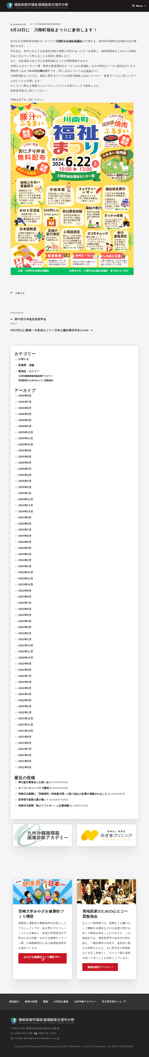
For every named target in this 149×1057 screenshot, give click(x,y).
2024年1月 (25, 566)
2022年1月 (25, 712)
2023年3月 (25, 627)
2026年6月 (25, 407)
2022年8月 (25, 669)
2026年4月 (25, 413)
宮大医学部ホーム (112, 1001)
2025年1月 (25, 493)
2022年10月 (25, 657)
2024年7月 (25, 529)
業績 (45, 1001)
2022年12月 (25, 645)
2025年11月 (25, 438)
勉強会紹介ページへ (99, 966)
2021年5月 (25, 761)
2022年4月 (25, 694)
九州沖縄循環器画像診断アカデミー (35, 376)
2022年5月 (25, 688)
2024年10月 (25, 511)
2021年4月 (25, 767)
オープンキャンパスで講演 (33, 787)
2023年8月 (25, 596)
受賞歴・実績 (26, 365)
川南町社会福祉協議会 (69, 41)
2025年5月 (25, 468)
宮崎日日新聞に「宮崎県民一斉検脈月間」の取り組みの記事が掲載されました (62, 793)
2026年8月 (25, 395)
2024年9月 (25, 517)
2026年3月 (25, 420)
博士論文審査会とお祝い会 (33, 782)
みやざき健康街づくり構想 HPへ (42, 957)
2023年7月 (25, 602)
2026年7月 (25, 401)
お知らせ (20, 293)
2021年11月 (25, 724)
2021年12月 (25, 718)
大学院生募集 (61, 1001)
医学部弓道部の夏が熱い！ (33, 799)
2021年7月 (25, 748)
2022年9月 (25, 663)
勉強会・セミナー (29, 371)
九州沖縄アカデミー (85, 1001)
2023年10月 (25, 584)
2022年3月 (25, 700)
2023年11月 (25, 578)
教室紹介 (14, 1001)
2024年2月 (25, 560)
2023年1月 (25, 639)
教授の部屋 (31, 1001)
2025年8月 (25, 456)
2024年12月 (25, 499)
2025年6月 (25, 462)
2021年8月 (25, 742)
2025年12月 (25, 432)
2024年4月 (25, 547)
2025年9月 (25, 450)
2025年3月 (25, 480)
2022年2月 (25, 706)
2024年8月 (25, 523)
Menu (140, 5)
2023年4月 (25, 621)
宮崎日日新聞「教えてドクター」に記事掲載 (43, 805)
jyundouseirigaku (48, 24)
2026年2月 (25, 426)
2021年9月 (25, 736)
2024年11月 (25, 505)
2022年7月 (25, 675)
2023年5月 (25, 614)
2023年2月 (25, 633)
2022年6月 (25, 681)
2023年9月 (25, 590)
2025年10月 (25, 444)
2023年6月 (25, 608)
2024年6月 (25, 535)
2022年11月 (25, 651)
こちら (87, 70)
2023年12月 (25, 572)
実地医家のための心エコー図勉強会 (35, 380)
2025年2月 (25, 487)
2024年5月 (25, 541)
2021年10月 (25, 730)
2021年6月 (25, 755)
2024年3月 (25, 554)
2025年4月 (25, 474)
